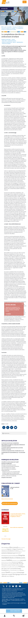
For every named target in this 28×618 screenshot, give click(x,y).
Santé (8, 572)
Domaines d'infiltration (18, 27)
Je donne (8, 313)
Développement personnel (7, 555)
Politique (13, 565)
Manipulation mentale (16, 560)
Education (15, 555)
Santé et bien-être (5, 470)
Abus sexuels (13, 547)
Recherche (14, 616)
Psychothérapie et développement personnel (12, 474)
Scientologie (20, 572)
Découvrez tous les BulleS (7, 499)
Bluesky (13, 586)
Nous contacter (15, 611)
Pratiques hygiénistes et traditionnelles (10, 473)
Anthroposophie (3, 549)
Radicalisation (20, 42)
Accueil (4, 27)
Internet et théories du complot (8, 28)
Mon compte (4, 616)
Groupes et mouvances (6, 477)
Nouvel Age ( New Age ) (18, 563)
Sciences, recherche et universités (8, 475)
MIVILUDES (23, 560)
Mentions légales (5, 599)
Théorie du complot (6, 43)
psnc (9, 570)
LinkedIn (16, 586)
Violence (12, 576)
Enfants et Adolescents (7, 42)
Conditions (4, 604)
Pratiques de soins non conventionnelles (11, 471)
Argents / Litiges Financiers (15, 549)
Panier (21, 615)
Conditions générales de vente (17, 600)
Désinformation (18, 553)
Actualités (9, 27)
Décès (14, 553)
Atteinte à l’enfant (14, 550)
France (13, 39)
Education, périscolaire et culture (8, 465)
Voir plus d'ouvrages (6, 539)
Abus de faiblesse (5, 547)
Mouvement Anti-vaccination (7, 563)
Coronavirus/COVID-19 (18, 552)
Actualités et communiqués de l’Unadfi (9, 462)
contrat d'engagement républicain (12, 597)
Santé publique (13, 572)
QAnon (14, 42)
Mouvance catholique (8, 562)
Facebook (6, 586)
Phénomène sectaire (6, 565)
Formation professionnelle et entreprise (10, 466)
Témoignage (16, 574)
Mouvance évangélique (17, 562)
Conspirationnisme (11, 40)
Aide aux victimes (22, 547)
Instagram (10, 586)
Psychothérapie (13, 570)
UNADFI (7, 576)
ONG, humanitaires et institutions (8, 469)
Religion (18, 570)
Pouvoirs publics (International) (11, 566)
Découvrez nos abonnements (9, 503)
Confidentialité (23, 603)
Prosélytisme (4, 570)
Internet (3, 560)
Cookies (5, 601)
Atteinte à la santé (5, 550)
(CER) (13, 597)
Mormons (3, 562)
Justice (9, 560)
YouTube (20, 586)
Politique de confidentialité (14, 599)
